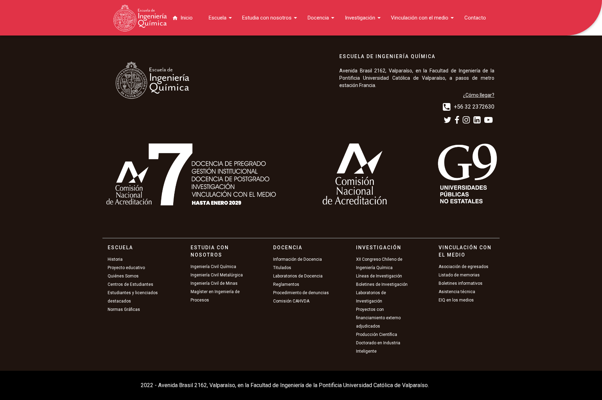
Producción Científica (376, 334)
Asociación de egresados (463, 266)
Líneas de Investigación (379, 276)
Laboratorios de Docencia (298, 276)
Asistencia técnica (457, 291)
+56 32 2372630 (474, 106)
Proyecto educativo (126, 267)
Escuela (217, 18)
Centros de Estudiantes (130, 284)
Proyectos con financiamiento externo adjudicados (378, 318)
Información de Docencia (297, 259)
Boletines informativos (461, 283)
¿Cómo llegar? (478, 95)
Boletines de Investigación (382, 284)
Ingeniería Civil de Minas (214, 283)
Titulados (282, 267)
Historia (115, 259)
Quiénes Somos (123, 276)
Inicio (186, 18)
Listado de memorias (459, 275)
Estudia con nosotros (267, 18)
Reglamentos (286, 284)
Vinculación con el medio (419, 18)
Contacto (475, 18)
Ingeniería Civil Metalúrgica (217, 275)
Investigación (360, 18)
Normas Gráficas (124, 309)
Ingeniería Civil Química (213, 266)
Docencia (318, 18)
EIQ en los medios (456, 300)
